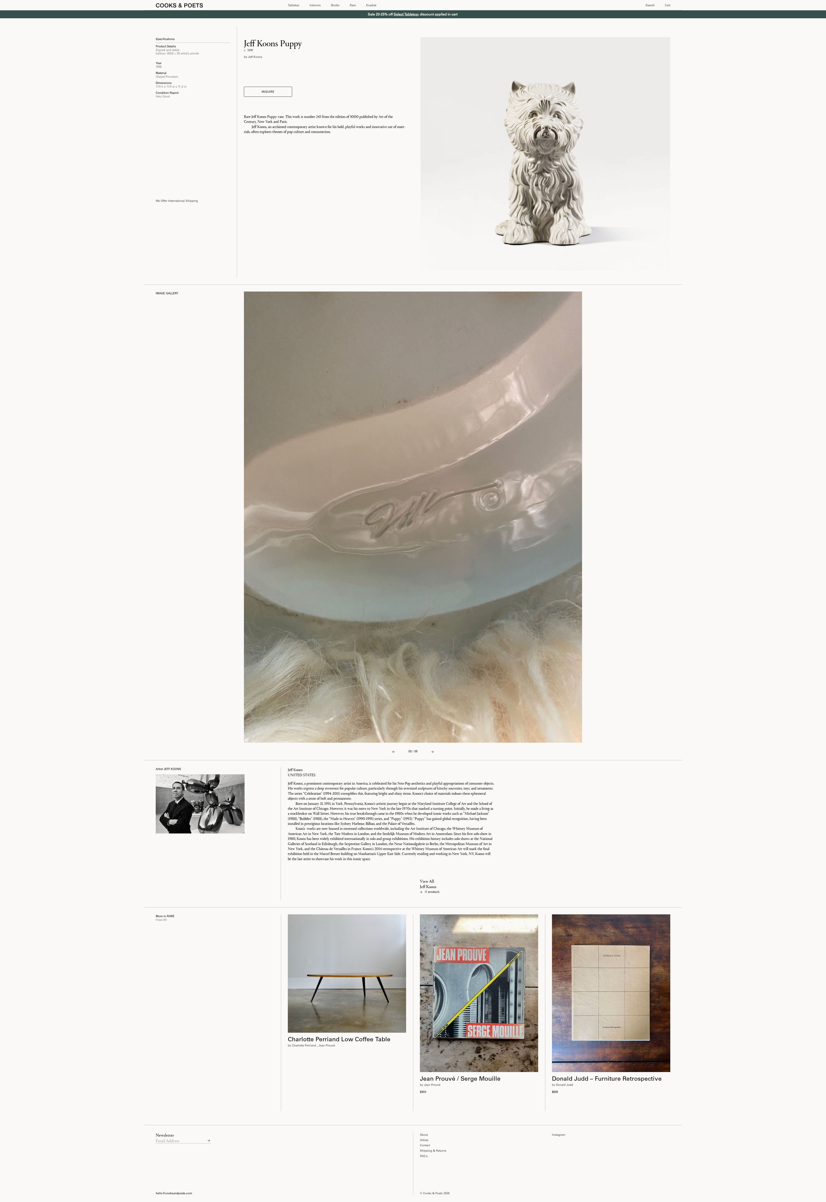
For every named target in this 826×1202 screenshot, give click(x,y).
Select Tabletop (406, 14)
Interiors (315, 5)
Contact (425, 1145)
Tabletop (293, 5)
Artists (424, 1140)
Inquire (268, 91)
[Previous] (432, 751)
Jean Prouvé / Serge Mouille (460, 1078)
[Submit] (209, 1140)
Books (335, 5)
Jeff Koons (255, 57)
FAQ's (424, 1156)
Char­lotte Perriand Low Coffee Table (339, 1039)
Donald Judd (564, 1084)
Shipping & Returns (433, 1150)
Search (650, 5)
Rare (353, 5)
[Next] (393, 751)
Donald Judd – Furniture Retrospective (607, 1078)
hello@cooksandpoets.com (174, 1193)
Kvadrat (371, 5)
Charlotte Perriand (304, 1045)
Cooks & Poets (433, 1193)
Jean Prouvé (327, 1045)
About (424, 1134)
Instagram (558, 1134)
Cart (667, 5)
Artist (168, 769)
